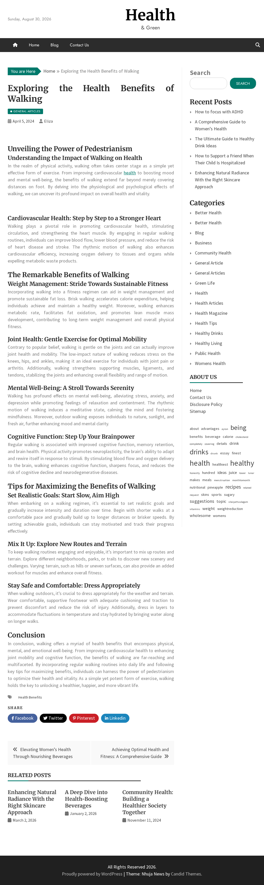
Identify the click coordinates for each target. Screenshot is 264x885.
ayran (225, 429)
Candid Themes (186, 874)
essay (224, 453)
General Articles (210, 273)
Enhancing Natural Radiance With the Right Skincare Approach (32, 802)
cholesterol (242, 437)
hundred (208, 472)
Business (203, 243)
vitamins (195, 509)
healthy (242, 463)
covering (209, 444)
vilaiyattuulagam (238, 502)
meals (207, 480)
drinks (199, 451)
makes (195, 480)
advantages (210, 428)
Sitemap (198, 411)
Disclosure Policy (206, 404)
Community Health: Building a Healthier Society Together (147, 802)
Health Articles (209, 303)
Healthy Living (208, 343)
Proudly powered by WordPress (92, 874)
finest (236, 453)
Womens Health (210, 363)
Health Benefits (30, 697)
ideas (222, 472)
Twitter (55, 718)
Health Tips (206, 323)
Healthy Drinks (209, 333)
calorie (228, 436)
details (222, 443)
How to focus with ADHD (219, 112)
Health (150, 15)
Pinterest (85, 718)
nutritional (197, 487)
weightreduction (230, 508)
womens (219, 515)
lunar (251, 473)
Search (200, 72)
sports (216, 494)
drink (234, 443)
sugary (229, 494)
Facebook (24, 718)
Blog (55, 45)
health (130, 173)
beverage (212, 436)
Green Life (205, 283)
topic (221, 501)
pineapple (215, 487)
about (194, 428)
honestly (195, 473)
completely (196, 444)
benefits (196, 436)
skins (205, 494)
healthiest (220, 464)
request (194, 495)
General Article (209, 263)
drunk (214, 453)
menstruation (222, 480)
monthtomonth (241, 480)
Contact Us (79, 45)
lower (242, 473)
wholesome (200, 515)
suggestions (202, 501)
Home (34, 45)
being (238, 427)
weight (208, 508)
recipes (233, 486)
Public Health (207, 353)
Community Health (213, 253)
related (247, 487)
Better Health (208, 213)
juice (233, 472)
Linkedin (117, 718)
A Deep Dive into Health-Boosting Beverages (86, 799)
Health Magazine (211, 313)
